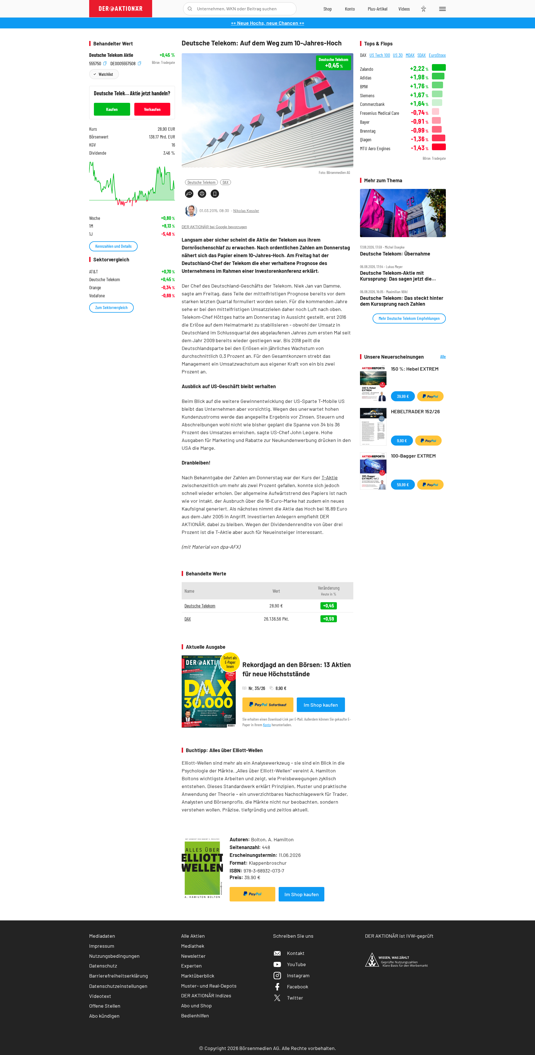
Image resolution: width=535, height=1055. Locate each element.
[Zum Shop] (327, 8)
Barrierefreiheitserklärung (118, 976)
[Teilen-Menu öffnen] (189, 193)
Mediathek (192, 946)
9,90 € (402, 440)
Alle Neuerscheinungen (436, 357)
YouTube (296, 964)
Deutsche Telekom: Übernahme (395, 254)
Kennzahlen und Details (113, 246)
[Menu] (441, 8)
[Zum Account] (349, 8)
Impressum (101, 946)
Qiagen (365, 139)
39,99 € (403, 396)
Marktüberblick (197, 976)
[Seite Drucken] (202, 193)
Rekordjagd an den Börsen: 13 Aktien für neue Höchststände (296, 669)
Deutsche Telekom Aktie (111, 55)
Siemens (367, 95)
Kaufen (112, 109)
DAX (225, 182)
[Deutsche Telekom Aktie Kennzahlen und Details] (132, 184)
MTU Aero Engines (375, 148)
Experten (191, 965)
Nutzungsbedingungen (114, 956)
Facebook (297, 986)
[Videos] (404, 8)
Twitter (295, 998)
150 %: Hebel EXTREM (415, 369)
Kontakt (296, 953)
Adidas (365, 78)
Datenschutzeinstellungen (118, 986)
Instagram (298, 975)
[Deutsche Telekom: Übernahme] (403, 213)
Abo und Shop (196, 1005)
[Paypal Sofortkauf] (252, 894)
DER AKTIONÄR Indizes (206, 995)
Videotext (100, 996)
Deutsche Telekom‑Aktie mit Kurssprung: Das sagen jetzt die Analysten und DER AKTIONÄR (396, 275)
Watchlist (106, 74)
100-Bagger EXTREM (413, 456)
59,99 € (403, 484)
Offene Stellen (104, 1006)
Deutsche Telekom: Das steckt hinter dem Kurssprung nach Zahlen (401, 301)
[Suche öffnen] (190, 8)
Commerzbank (372, 104)
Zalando (366, 69)
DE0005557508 (123, 62)
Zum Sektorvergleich (111, 307)
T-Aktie (330, 477)
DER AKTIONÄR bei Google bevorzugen (214, 227)
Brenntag (367, 131)
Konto (267, 724)
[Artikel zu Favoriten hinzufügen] (215, 193)
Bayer (364, 122)
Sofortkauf (277, 704)
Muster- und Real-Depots (209, 986)
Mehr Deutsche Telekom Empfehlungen (409, 318)
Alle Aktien (193, 936)
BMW (364, 86)
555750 (95, 62)
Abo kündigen (104, 1016)
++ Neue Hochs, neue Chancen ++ (267, 23)
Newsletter (193, 956)
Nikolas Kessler (246, 210)
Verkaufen (152, 109)
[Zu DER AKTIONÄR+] (377, 8)
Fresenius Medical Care (379, 113)
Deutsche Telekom (201, 182)
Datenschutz (103, 965)
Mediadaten (102, 936)
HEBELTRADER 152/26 (415, 411)
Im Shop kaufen (321, 705)
